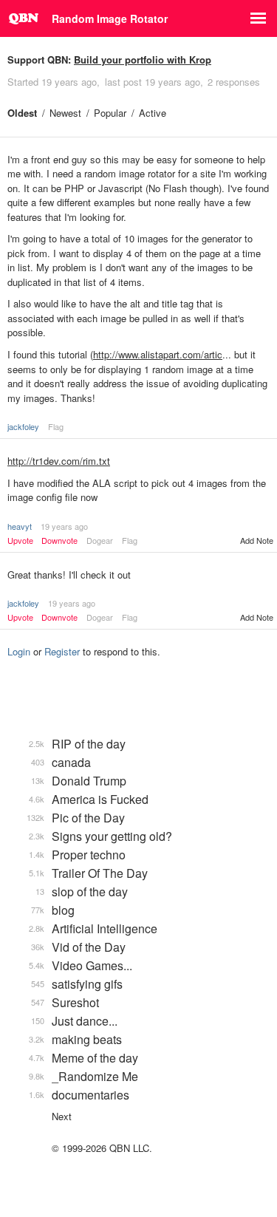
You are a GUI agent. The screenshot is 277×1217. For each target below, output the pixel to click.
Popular (110, 113)
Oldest (22, 113)
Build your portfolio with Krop (142, 59)
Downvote (59, 540)
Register (62, 651)
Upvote (20, 540)
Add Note (256, 540)
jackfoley (23, 426)
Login (18, 651)
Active (152, 113)
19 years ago (64, 526)
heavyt (19, 526)
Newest (65, 113)
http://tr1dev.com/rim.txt (58, 461)
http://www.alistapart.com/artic (157, 354)
